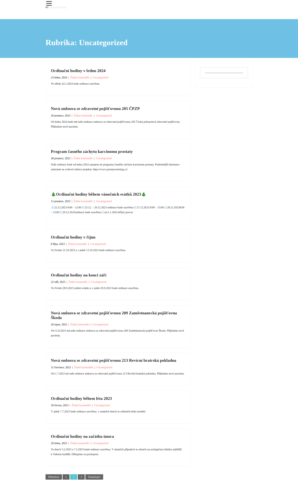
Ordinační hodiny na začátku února (82, 436)
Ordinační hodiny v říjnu (73, 237)
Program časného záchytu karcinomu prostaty (92, 151)
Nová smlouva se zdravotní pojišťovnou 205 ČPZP (95, 108)
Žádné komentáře (79, 77)
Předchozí (53, 476)
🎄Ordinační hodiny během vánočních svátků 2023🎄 (98, 194)
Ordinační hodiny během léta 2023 (81, 398)
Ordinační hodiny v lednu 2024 (78, 70)
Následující (94, 476)
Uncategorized (100, 77)
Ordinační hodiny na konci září (78, 275)
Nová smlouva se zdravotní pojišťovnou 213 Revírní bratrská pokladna (113, 360)
